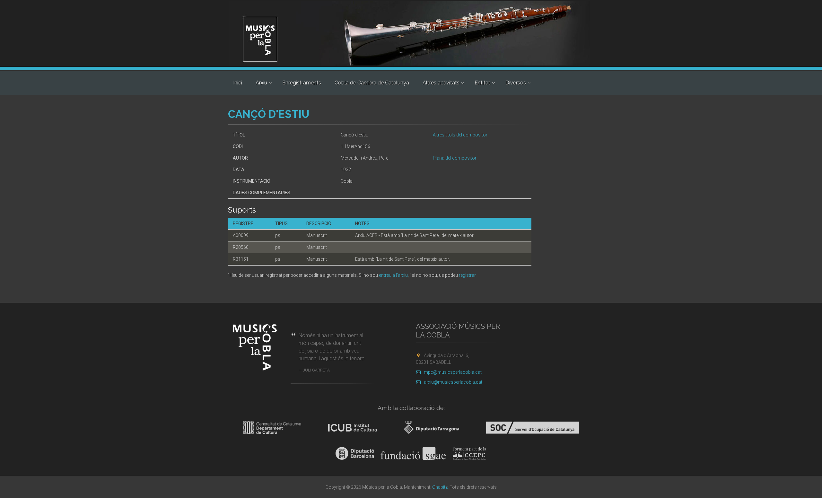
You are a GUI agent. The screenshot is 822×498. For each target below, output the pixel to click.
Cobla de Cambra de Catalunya (372, 83)
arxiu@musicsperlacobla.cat (453, 382)
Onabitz (440, 487)
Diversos (515, 83)
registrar (467, 275)
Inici (237, 83)
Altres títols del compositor (460, 134)
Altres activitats (441, 83)
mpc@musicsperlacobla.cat (453, 372)
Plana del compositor (455, 158)
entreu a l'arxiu (393, 275)
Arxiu (261, 83)
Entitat (482, 83)
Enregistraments (301, 83)
